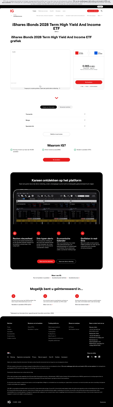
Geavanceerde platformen (55, 338)
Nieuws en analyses (74, 323)
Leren (64, 11)
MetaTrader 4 (52, 336)
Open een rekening (93, 11)
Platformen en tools (43, 11)
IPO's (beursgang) (91, 15)
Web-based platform (54, 327)
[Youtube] (95, 357)
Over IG (51, 11)
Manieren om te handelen (35, 323)
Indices (9, 329)
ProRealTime (51, 333)
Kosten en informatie (48, 107)
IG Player (71, 327)
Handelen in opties (33, 329)
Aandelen (10, 331)
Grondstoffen (11, 333)
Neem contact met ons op (96, 323)
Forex (8, 327)
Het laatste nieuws (74, 329)
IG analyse (58, 11)
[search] (102, 11)
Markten (9, 323)
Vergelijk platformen (54, 340)
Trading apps (52, 329)
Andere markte (11, 338)
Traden (34, 11)
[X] (92, 357)
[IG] (12, 11)
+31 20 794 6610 (94, 329)
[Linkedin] (99, 357)
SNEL (82, 86)
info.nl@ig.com (94, 331)
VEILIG (87, 86)
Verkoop (81, 52)
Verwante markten (65, 107)
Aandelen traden (59, 15)
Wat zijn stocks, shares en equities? (44, 15)
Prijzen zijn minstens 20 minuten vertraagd (88, 69)
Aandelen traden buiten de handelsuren (75, 15)
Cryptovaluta (11, 336)
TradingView (51, 331)
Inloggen (100, 6)
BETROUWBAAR (93, 86)
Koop (99, 52)
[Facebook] (88, 357)
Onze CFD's (31, 327)
